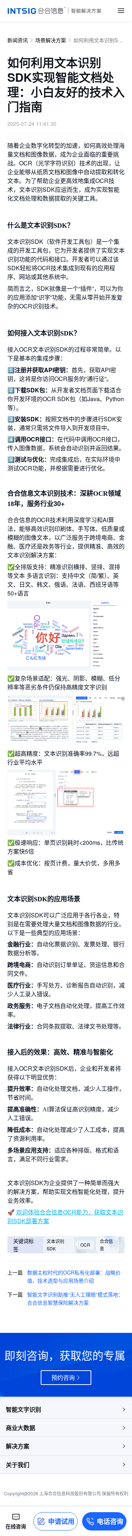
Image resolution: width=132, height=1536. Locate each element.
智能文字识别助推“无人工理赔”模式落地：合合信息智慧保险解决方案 (75, 1298)
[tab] (66, 1409)
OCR (85, 1245)
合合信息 (106, 1244)
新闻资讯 (17, 40)
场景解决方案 (50, 40)
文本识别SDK (55, 1244)
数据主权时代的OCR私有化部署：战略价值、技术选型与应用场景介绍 (74, 1276)
